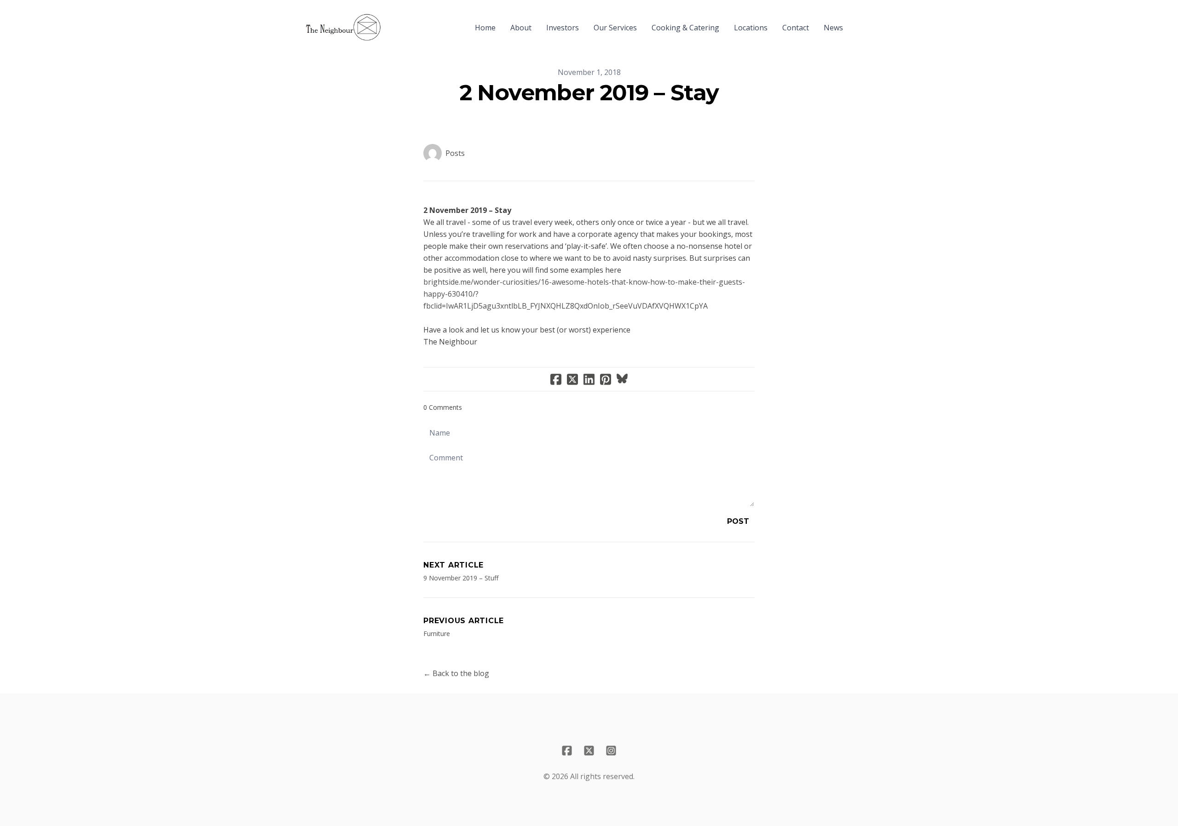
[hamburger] (392, 22)
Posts (455, 153)
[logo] (343, 27)
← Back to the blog (456, 673)
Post (738, 521)
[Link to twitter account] (589, 750)
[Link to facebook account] (566, 750)
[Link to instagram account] (611, 750)
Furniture (436, 633)
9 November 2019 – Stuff (460, 578)
